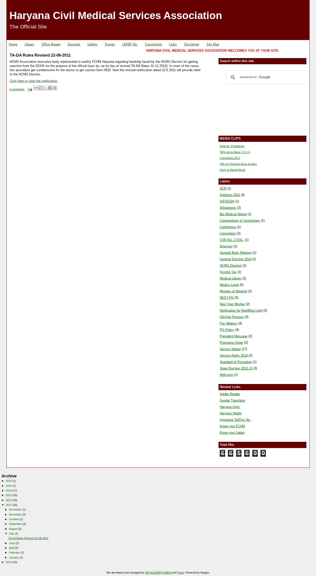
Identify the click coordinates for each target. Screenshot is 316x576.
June (12, 543)
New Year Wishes (232, 304)
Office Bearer (50, 44)
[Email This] (36, 87)
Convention (228, 233)
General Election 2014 (235, 259)
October (14, 519)
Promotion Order (231, 342)
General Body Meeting (236, 253)
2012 (9, 500)
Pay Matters (228, 323)
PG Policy (227, 330)
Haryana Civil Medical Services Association (115, 15)
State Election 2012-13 (236, 368)
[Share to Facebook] (50, 87)
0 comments (17, 89)
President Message (233, 336)
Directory (226, 246)
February (15, 552)
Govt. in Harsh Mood (232, 169)
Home (13, 44)
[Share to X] (45, 87)
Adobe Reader (230, 394)
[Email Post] (29, 89)
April (12, 547)
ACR (223, 188)
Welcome (226, 375)
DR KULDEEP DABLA (158, 572)
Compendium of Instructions (240, 220)
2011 (9, 504)
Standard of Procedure (236, 362)
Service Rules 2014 (234, 355)
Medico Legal (229, 285)
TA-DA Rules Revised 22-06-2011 (40, 55)
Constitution (153, 44)
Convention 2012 (230, 158)
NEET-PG (227, 297)
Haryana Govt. (230, 407)
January (14, 557)
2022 (9, 480)
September (16, 523)
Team (180, 572)
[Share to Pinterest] (54, 87)
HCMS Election (231, 265)
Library (29, 44)
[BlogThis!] (40, 87)
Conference (228, 227)
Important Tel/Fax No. (235, 420)
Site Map (212, 44)
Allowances (228, 208)
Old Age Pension (232, 317)
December (15, 509)
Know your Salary (232, 432)
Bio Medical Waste (233, 214)
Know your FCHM (232, 426)
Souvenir (74, 44)
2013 (9, 495)
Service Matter (230, 349)
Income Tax (228, 272)
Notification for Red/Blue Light (241, 310)
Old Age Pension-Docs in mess (238, 164)
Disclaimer (191, 44)
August (13, 528)
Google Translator (232, 400)
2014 (9, 490)
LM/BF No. (130, 44)
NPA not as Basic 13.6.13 (235, 152)
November (15, 514)
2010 (9, 562)
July (12, 533)
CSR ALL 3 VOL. (232, 240)
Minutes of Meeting (233, 291)
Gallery (92, 44)
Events (110, 44)
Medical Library (230, 278)
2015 (9, 485)
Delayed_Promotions (232, 146)
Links (173, 44)
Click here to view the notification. (34, 81)
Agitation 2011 (230, 195)
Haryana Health (231, 413)
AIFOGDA (227, 201)
